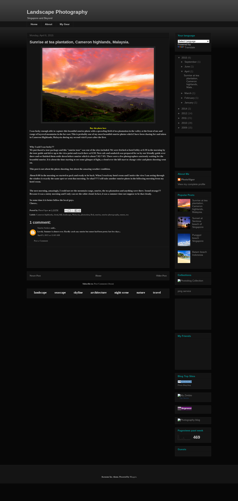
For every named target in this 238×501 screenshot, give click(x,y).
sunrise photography (110, 215)
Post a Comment (41, 241)
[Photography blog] (189, 419)
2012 (185, 113)
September (191, 61)
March (188, 93)
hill (60, 215)
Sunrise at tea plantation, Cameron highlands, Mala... (191, 81)
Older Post (161, 275)
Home (34, 24)
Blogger (133, 477)
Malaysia (76, 215)
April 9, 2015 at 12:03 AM (48, 235)
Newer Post (35, 275)
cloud (56, 215)
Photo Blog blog (184, 385)
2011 (184, 118)
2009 (185, 127)
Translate (190, 47)
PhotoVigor (188, 179)
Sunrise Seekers (43, 228)
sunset (122, 215)
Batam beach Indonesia (199, 253)
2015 (185, 57)
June (188, 66)
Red (92, 215)
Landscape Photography (57, 12)
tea (127, 215)
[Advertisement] (98, 257)
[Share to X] (72, 210)
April (187, 71)
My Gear (65, 24)
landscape (67, 215)
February (190, 97)
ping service (184, 291)
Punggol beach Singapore (198, 238)
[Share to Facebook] (76, 210)
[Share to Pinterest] (79, 210)
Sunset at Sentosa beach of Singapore (198, 222)
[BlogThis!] (69, 210)
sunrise (98, 215)
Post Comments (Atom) (104, 284)
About (48, 24)
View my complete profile (191, 184)
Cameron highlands (44, 215)
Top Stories (184, 398)
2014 (185, 108)
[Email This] (66, 210)
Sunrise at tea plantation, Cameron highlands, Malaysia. (200, 206)
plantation (85, 215)
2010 (185, 123)
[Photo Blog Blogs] (185, 382)
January (189, 102)
